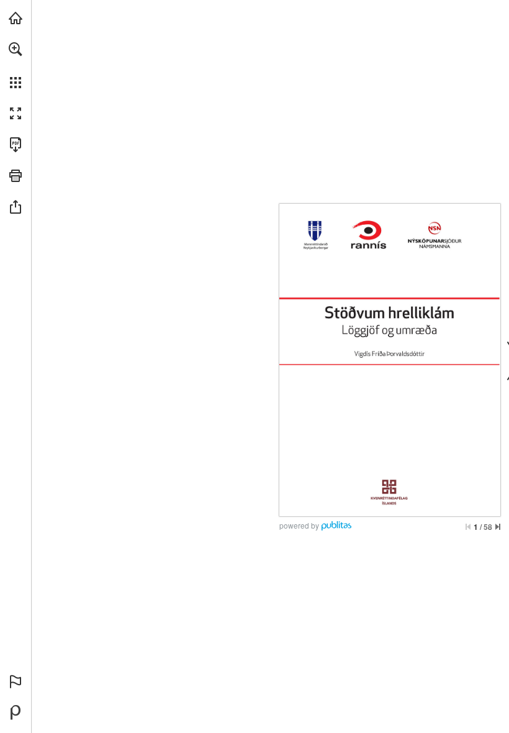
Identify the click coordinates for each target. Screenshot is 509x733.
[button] (15, 49)
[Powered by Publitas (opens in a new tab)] (15, 712)
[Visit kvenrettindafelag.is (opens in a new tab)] (15, 18)
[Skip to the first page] (468, 527)
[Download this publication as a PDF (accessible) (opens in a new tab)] (15, 144)
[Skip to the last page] (497, 527)
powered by (299, 525)
